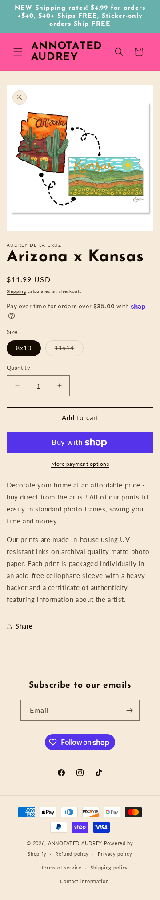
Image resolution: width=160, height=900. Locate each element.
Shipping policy (109, 867)
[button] (18, 52)
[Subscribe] (129, 710)
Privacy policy (115, 854)
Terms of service (61, 867)
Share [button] (24, 626)
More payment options (80, 463)
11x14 (69, 350)
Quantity (18, 367)
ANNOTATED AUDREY (75, 843)
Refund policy (72, 854)
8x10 (24, 348)
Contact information (84, 881)
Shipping (16, 291)
